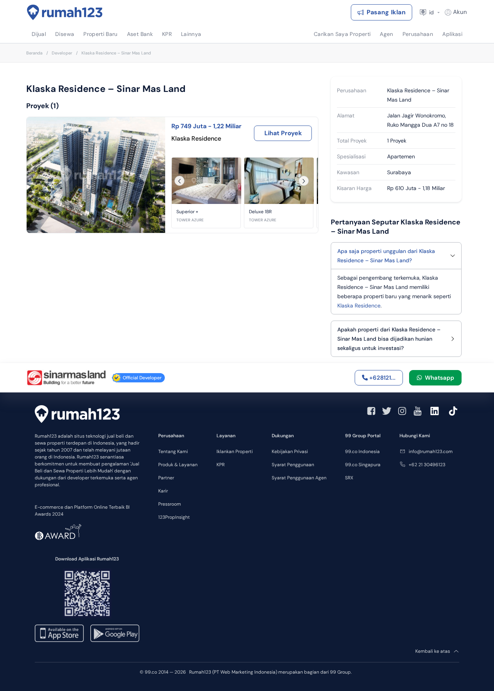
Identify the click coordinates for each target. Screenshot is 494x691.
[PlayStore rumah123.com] (114, 633)
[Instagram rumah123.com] (402, 411)
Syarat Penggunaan (293, 465)
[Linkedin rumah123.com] (434, 411)
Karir (163, 491)
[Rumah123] (65, 12)
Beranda (34, 53)
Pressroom (169, 504)
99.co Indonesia (362, 451)
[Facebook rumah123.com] (371, 411)
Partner (166, 478)
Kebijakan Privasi (290, 451)
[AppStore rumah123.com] (59, 633)
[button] (206, 192)
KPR (221, 465)
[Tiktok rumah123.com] (453, 411)
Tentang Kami (173, 451)
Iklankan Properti (235, 451)
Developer (62, 53)
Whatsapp (438, 378)
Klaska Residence (359, 305)
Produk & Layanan (178, 465)
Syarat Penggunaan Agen (299, 478)
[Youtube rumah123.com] (417, 411)
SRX (349, 478)
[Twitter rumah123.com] (386, 411)
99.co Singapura (363, 465)
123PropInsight (174, 517)
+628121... (382, 378)
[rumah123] (77, 414)
